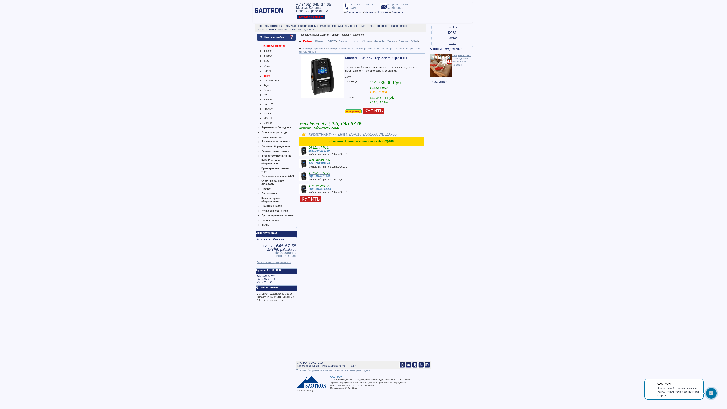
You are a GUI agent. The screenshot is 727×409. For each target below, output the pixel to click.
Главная (303, 34)
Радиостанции (270, 220)
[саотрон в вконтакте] (408, 367)
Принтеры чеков (272, 205)
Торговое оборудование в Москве (314, 370)
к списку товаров (339, 34)
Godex (267, 94)
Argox (267, 85)
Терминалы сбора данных (278, 127)
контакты (350, 370)
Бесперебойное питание (276, 155)
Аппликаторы (270, 193)
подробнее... (359, 34)
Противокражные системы (278, 215)
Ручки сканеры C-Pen (275, 210)
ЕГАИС (266, 224)
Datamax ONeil (271, 80)
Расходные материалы (276, 141)
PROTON (268, 109)
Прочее (266, 188)
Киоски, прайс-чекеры (275, 151)
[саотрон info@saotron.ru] (402, 367)
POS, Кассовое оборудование (270, 162)
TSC (266, 60)
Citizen (267, 90)
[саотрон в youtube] (421, 367)
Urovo (267, 66)
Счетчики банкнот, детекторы (272, 183)
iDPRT (267, 70)
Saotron (268, 55)
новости (339, 370)
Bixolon (268, 50)
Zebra (267, 76)
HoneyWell (269, 104)
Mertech (268, 123)
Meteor (267, 113)
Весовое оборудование (276, 146)
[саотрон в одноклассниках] (415, 367)
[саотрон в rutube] (427, 367)
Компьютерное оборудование (270, 200)
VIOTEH (268, 118)
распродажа (363, 370)
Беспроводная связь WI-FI (278, 176)
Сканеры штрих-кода (274, 132)
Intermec (268, 99)
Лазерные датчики (273, 137)
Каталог (314, 34)
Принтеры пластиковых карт (276, 170)
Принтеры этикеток (273, 45)
